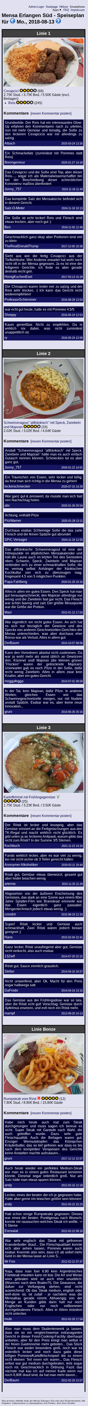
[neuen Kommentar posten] (51, 113)
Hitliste (64, 6)
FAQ (66, 10)
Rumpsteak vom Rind (20, 1099)
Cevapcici (11, 91)
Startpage (52, 6)
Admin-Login (36, 6)
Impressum (77, 10)
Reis (11, 103)
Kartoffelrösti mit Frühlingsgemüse (29, 797)
